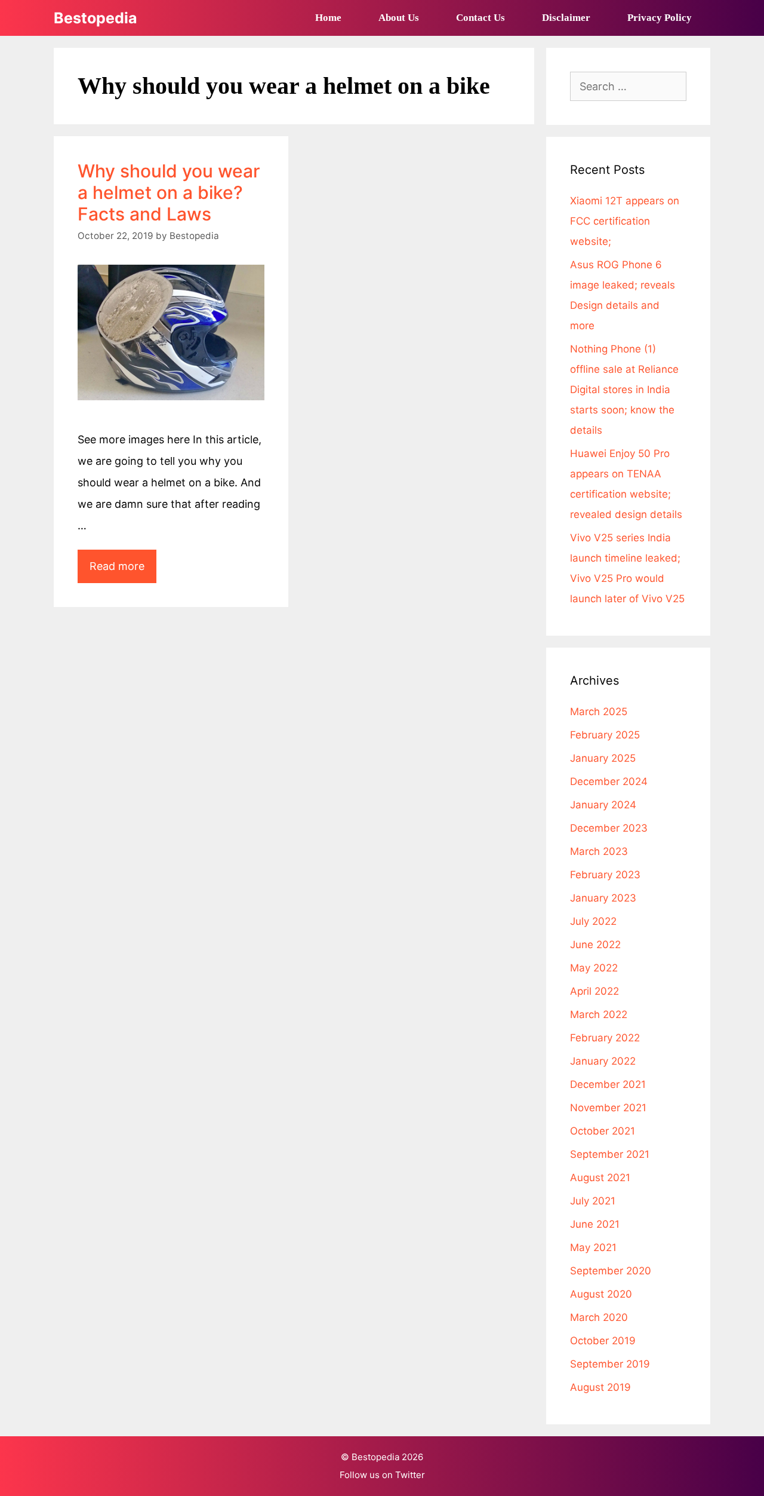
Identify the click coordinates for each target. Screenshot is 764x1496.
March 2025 (598, 712)
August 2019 (600, 1387)
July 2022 (593, 921)
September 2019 (610, 1364)
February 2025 (605, 735)
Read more (123, 571)
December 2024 (609, 781)
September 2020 (610, 1271)
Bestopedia (95, 18)
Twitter (410, 1474)
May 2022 (594, 968)
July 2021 (592, 1201)
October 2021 (602, 1131)
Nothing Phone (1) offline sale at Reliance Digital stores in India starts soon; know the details (624, 389)
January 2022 (603, 1061)
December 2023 (609, 828)
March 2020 (599, 1317)
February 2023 (605, 875)
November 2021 (608, 1108)
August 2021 (600, 1178)
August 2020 (601, 1294)
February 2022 (605, 1038)
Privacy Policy (659, 17)
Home (328, 17)
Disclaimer (566, 17)
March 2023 (599, 851)
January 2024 (603, 805)
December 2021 (608, 1084)
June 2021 (595, 1224)
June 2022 (595, 945)
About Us (398, 17)
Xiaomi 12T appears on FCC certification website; (624, 221)
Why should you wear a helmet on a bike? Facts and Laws (169, 192)
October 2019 (603, 1341)
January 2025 (603, 758)
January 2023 (603, 898)
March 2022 (598, 1014)
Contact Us (480, 17)
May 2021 (593, 1247)
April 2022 (594, 991)
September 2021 (609, 1154)
